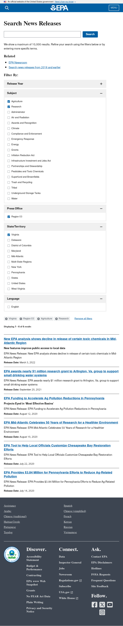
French (67, 516)
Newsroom (65, 574)
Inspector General (70, 562)
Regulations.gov (68, 580)
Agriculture (46, 319)
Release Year (15, 84)
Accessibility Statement (34, 558)
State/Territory (16, 227)
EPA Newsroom (18, 63)
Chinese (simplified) (75, 511)
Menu (114, 7)
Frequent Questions (103, 580)
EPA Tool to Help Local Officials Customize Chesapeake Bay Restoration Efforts (57, 447)
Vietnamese (70, 532)
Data (62, 556)
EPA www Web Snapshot (35, 583)
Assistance (10, 506)
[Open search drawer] (7, 8)
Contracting (33, 575)
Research (63, 319)
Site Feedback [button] (99, 586)
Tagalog (8, 532)
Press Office (14, 208)
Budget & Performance (34, 567)
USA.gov (64, 592)
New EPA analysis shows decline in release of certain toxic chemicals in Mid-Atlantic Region (60, 341)
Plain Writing (34, 602)
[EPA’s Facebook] (94, 604)
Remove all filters (83, 319)
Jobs (62, 568)
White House (67, 598)
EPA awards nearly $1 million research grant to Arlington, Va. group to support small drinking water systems (61, 373)
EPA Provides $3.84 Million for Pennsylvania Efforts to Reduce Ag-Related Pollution (58, 474)
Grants (30, 590)
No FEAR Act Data (38, 596)
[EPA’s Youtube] (110, 604)
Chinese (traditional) (15, 516)
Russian (68, 527)
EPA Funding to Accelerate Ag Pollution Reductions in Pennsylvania (54, 398)
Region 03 (28, 319)
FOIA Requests (100, 574)
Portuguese (10, 527)
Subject (12, 93)
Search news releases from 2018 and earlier (35, 67)
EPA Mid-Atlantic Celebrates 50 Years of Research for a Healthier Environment (61, 422)
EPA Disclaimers (101, 562)
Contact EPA (99, 556)
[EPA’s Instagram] (102, 612)
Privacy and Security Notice (39, 610)
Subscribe (65, 586)
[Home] (59, 7)
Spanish (68, 506)
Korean (68, 522)
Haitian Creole (12, 522)
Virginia (12, 319)
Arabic (7, 511)
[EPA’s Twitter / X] (102, 604)
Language (13, 299)
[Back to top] (114, 617)
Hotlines (96, 568)
